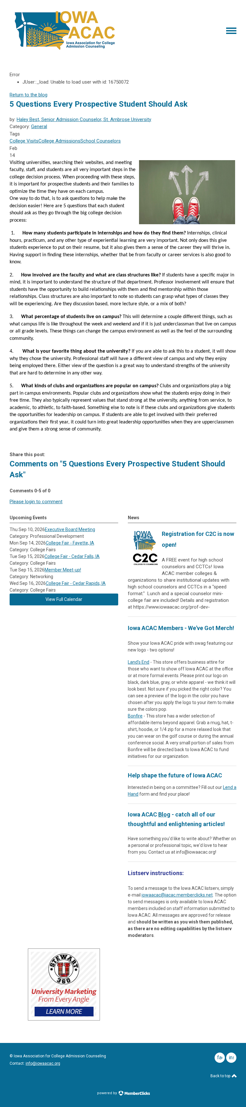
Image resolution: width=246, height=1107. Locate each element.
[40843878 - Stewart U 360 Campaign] (64, 1018)
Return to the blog (28, 95)
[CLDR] (65, 50)
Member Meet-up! (63, 569)
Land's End (138, 662)
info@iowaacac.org (43, 1063)
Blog (164, 814)
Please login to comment (36, 501)
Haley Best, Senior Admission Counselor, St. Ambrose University (84, 119)
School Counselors (100, 141)
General (39, 126)
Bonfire (135, 715)
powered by (107, 1093)
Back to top (220, 1076)
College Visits (24, 141)
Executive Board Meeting (70, 529)
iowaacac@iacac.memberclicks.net (177, 895)
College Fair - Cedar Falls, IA (72, 556)
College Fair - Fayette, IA (70, 542)
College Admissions (59, 141)
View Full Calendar (63, 599)
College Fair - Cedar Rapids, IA (76, 583)
